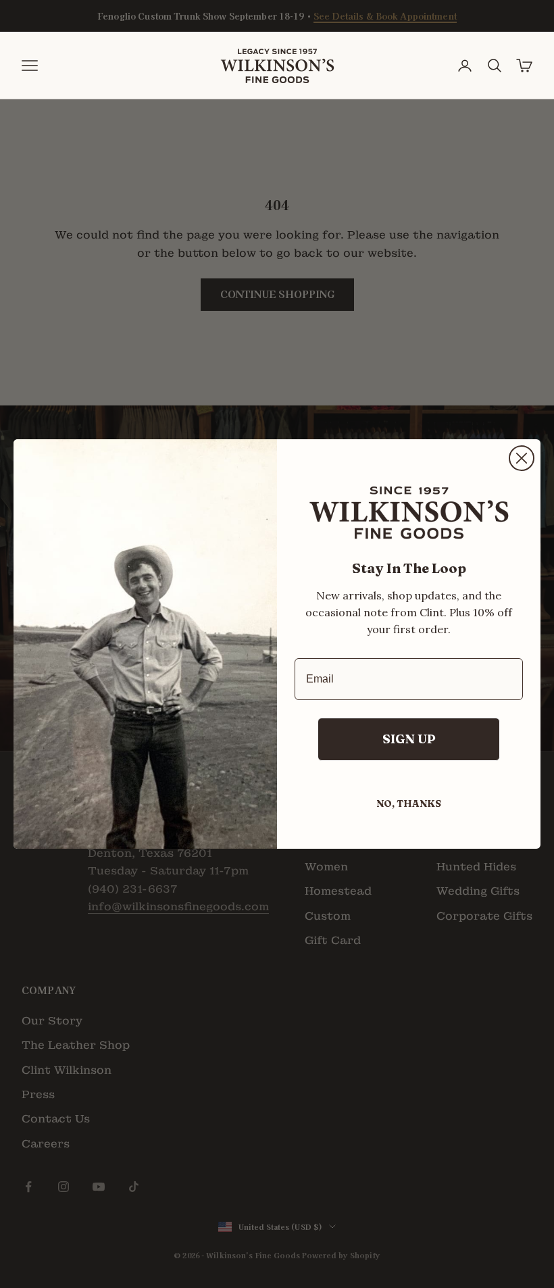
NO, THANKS (408, 803)
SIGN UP (409, 739)
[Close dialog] (521, 458)
